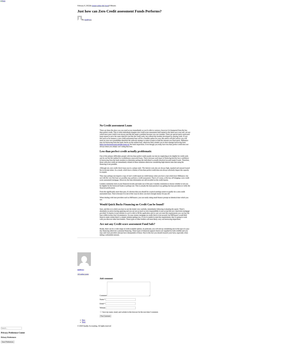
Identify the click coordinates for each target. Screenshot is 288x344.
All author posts (83, 274)
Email (102, 304)
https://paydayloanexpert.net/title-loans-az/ (114, 144)
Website (102, 308)
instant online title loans (100, 6)
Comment (103, 295)
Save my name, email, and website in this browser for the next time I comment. (130, 312)
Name (102, 299)
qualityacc (88, 20)
